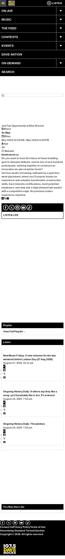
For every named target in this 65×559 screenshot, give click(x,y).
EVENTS (8, 45)
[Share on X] (5, 198)
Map (7, 132)
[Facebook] (5, 207)
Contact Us (6, 527)
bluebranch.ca (10, 154)
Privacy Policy (21, 527)
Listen (57, 3)
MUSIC (6, 19)
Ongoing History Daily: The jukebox (24, 423)
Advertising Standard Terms (16, 530)
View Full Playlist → (14, 331)
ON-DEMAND (11, 63)
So (3, 132)
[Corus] (0, 538)
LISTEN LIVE (11, 215)
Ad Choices (7, 541)
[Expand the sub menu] (60, 10)
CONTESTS (10, 37)
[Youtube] (23, 207)
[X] (11, 207)
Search (8, 72)
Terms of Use (38, 527)
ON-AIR (7, 10)
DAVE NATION (12, 54)
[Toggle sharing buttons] (4, 366)
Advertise (39, 530)
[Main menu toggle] (3, 3)
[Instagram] (17, 207)
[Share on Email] (7, 198)
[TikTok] (29, 207)
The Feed (9, 28)
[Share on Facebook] (3, 198)
